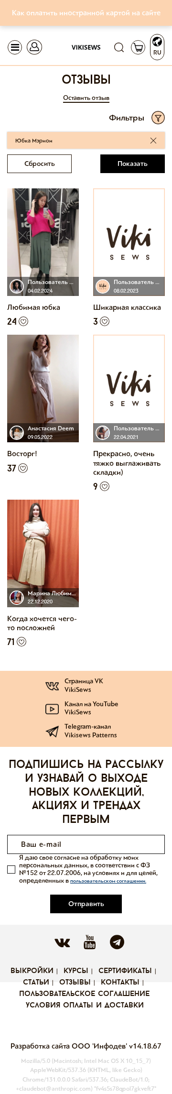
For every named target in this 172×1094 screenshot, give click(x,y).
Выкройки (32, 971)
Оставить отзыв (86, 98)
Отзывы (75, 982)
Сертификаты (125, 971)
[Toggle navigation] (15, 47)
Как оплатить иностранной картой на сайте (86, 12)
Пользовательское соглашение (84, 994)
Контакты (120, 982)
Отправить (86, 903)
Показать (133, 163)
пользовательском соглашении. (108, 881)
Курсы (76, 971)
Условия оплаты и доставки (85, 1005)
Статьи (36, 982)
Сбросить (39, 163)
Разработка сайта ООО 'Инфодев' (70, 1045)
